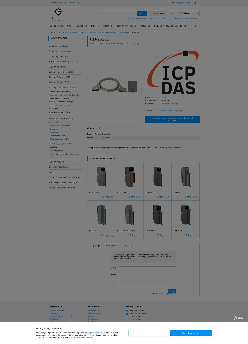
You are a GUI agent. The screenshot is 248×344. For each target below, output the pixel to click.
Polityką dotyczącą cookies (95, 333)
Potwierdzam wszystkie (191, 333)
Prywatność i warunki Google (81, 337)
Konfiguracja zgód (148, 333)
